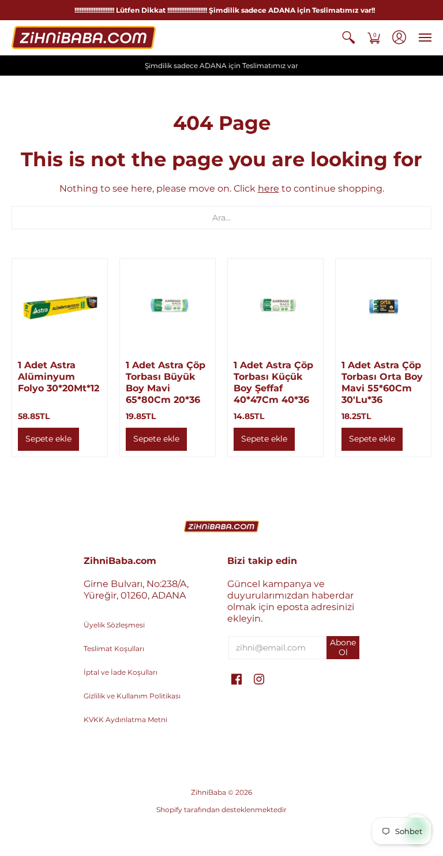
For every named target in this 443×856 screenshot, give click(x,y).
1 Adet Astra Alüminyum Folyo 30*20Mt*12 (58, 377)
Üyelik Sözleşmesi (114, 624)
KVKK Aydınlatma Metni (125, 719)
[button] (348, 37)
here (268, 188)
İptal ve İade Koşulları (120, 672)
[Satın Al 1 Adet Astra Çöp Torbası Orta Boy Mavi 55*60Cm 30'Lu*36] (383, 306)
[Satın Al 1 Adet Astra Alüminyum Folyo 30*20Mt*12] (60, 306)
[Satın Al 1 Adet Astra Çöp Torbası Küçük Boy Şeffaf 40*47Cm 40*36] (275, 306)
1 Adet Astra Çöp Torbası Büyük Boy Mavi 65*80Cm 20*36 (165, 382)
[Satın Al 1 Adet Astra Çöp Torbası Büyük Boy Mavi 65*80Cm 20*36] (167, 306)
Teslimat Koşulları (114, 648)
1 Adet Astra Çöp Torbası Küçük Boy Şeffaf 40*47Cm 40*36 (273, 382)
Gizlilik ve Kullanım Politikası (132, 695)
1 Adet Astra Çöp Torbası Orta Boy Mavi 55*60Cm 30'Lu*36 (382, 382)
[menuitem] (348, 37)
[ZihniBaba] (84, 37)
